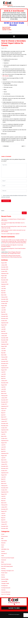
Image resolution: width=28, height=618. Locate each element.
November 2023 (4, 280)
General (3, 551)
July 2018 (3, 387)
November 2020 (4, 340)
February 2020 (4, 357)
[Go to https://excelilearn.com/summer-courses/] (14, 15)
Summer (3, 577)
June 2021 (3, 329)
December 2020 (4, 337)
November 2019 (4, 363)
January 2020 (4, 359)
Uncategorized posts (5, 587)
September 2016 (4, 429)
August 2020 (4, 346)
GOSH (2, 555)
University (3, 590)
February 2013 (4, 485)
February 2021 (4, 333)
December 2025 (4, 267)
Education (3, 542)
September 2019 (4, 367)
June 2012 (3, 498)
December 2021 (4, 316)
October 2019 (4, 365)
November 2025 (4, 269)
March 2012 (3, 502)
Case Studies (4, 540)
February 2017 (4, 419)
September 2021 (4, 322)
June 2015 (3, 447)
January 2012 (4, 507)
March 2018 (3, 393)
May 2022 (3, 312)
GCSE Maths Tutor (5, 549)
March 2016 (3, 436)
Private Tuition (4, 572)
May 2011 (3, 517)
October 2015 (4, 438)
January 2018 (4, 397)
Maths (2, 562)
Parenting (3, 568)
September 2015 (4, 440)
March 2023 (3, 295)
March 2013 (3, 483)
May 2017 (3, 412)
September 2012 (4, 492)
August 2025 (4, 275)
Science (3, 575)
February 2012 (4, 504)
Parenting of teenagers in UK (7, 570)
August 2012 (4, 494)
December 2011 (4, 509)
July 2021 (3, 327)
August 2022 (4, 305)
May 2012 (3, 500)
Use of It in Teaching (5, 594)
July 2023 (3, 286)
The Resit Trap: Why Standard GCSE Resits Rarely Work (14, 242)
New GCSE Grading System (7, 566)
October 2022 (4, 303)
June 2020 (3, 350)
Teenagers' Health (5, 583)
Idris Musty (3, 245)
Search (2, 210)
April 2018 (3, 391)
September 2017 (4, 406)
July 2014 (3, 457)
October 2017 (4, 404)
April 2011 (3, 519)
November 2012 (4, 487)
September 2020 (4, 344)
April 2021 (3, 331)
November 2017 (4, 402)
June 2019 (3, 374)
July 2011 (3, 513)
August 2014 (4, 455)
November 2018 (4, 382)
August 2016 (4, 432)
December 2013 (4, 466)
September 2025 (4, 273)
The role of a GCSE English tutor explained (10, 233)
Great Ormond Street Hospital (7, 557)
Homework (3, 560)
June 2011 (3, 515)
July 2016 (3, 434)
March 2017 (3, 417)
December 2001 (4, 528)
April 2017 (3, 415)
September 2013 (4, 472)
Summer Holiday (4, 579)
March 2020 (3, 355)
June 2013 (3, 477)
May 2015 (3, 449)
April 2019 (3, 378)
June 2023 (3, 288)
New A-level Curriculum (6, 564)
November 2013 (4, 468)
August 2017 (4, 408)
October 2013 (4, 470)
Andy (2, 248)
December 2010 (4, 526)
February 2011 (4, 522)
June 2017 (3, 410)
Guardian (7, 75)
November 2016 (4, 425)
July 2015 (3, 445)
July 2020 (3, 348)
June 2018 (3, 389)
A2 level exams (4, 536)
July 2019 (3, 372)
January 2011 (4, 524)
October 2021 (4, 320)
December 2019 (4, 361)
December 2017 (4, 400)
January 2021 (4, 335)
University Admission (5, 592)
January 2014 (4, 464)
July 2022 (3, 307)
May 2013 (3, 479)
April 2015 (3, 451)
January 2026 (4, 265)
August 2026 (4, 262)
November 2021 (4, 318)
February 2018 (4, 395)
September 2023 (4, 284)
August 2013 (4, 475)
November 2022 (4, 301)
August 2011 (4, 511)
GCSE (2, 547)
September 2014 (4, 453)
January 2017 (4, 421)
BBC (3, 75)
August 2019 (4, 370)
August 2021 (4, 325)
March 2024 (3, 277)
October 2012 (4, 490)
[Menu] (14, 36)
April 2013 (3, 481)
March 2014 (3, 460)
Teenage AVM (4, 581)
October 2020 (4, 342)
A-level (2, 534)
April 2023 (3, 292)
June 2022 (3, 310)
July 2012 (3, 496)
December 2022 (4, 299)
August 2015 (4, 442)
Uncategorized (4, 585)
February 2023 (4, 297)
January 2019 (4, 380)
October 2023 (4, 282)
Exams (2, 545)
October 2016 (4, 427)
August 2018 (4, 385)
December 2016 (4, 423)
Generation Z (4, 553)
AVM (2, 538)
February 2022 (4, 314)
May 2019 (3, 376)
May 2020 (3, 352)
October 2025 (4, 271)
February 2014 (4, 462)
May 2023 (3, 290)
